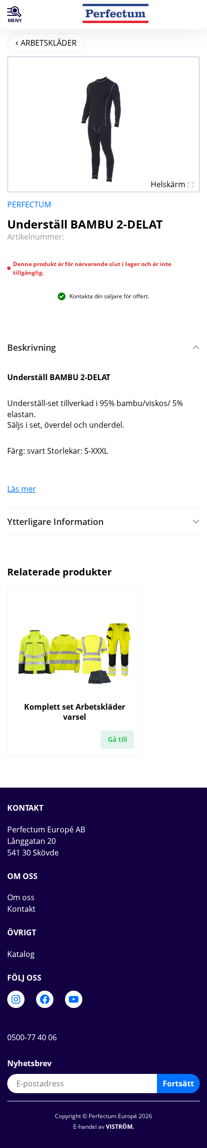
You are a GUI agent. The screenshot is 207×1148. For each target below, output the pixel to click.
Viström (119, 1126)
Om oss (21, 897)
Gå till (117, 739)
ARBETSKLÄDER (49, 43)
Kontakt (21, 909)
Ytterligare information (55, 521)
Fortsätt (178, 1083)
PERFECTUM (29, 204)
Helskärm (168, 184)
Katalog (21, 954)
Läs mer (21, 489)
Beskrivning (31, 347)
